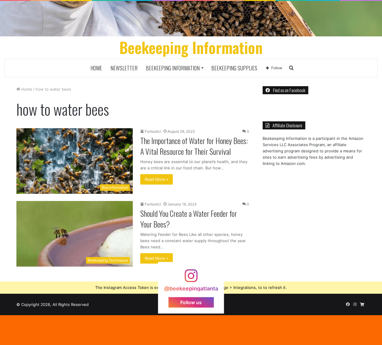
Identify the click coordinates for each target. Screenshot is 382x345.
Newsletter (124, 68)
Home (96, 68)
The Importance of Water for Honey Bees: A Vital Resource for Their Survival (194, 146)
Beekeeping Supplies (234, 68)
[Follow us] (191, 278)
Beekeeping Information (173, 68)
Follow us (191, 302)
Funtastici (153, 131)
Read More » (156, 179)
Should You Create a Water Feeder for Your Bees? (188, 219)
